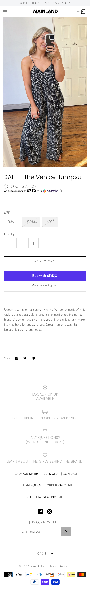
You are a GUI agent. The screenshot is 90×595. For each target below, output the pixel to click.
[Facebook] (40, 511)
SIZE (7, 213)
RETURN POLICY (30, 485)
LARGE (49, 221)
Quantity (9, 234)
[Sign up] (66, 531)
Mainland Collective (38, 566)
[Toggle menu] (5, 11)
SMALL (12, 221)
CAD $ (41, 553)
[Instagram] (49, 511)
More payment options (45, 285)
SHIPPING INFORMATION (45, 497)
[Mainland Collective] (45, 11)
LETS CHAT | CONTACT (60, 474)
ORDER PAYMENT (59, 485)
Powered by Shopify (60, 566)
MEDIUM (31, 221)
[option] (45, 92)
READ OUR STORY (26, 474)
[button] (45, 191)
